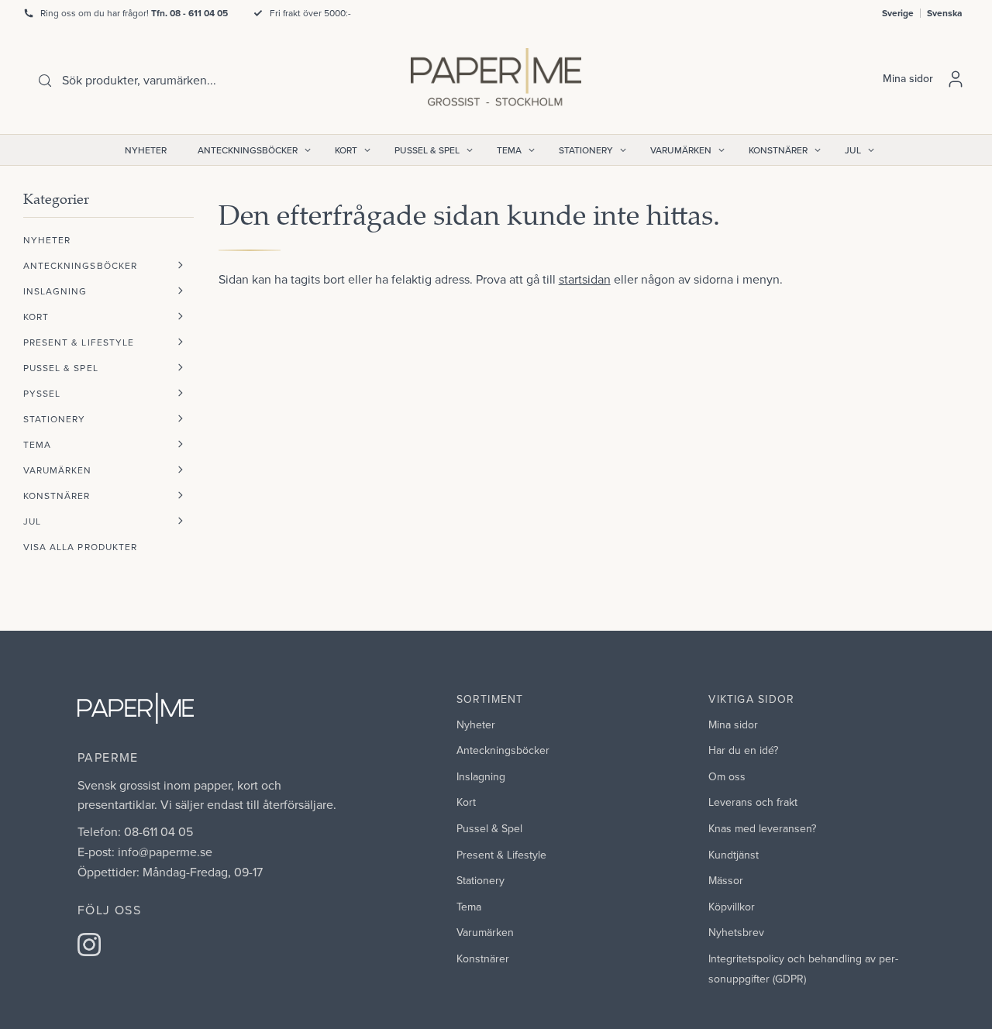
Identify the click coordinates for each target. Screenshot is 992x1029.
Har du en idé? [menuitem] (743, 750)
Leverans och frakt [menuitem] (752, 802)
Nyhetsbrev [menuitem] (736, 932)
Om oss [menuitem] (727, 776)
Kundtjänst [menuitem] (733, 854)
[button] (181, 265)
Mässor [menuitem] (725, 880)
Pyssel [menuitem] (41, 393)
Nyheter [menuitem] (146, 150)
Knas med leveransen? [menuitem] (762, 828)
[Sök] (45, 80)
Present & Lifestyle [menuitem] (78, 342)
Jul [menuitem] (853, 150)
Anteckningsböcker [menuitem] (248, 150)
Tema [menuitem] (509, 150)
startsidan (585, 278)
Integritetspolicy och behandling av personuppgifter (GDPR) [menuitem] (803, 968)
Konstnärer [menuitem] (778, 150)
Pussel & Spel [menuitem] (427, 150)
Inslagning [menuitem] (55, 291)
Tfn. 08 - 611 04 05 (189, 12)
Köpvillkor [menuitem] (731, 906)
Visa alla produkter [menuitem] (80, 546)
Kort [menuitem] (346, 150)
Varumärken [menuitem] (680, 150)
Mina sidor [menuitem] (733, 724)
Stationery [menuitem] (586, 150)
